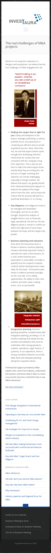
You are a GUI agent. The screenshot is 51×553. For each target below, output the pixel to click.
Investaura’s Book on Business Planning (23, 526)
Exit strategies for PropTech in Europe (22, 429)
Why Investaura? (12, 490)
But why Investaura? (14, 387)
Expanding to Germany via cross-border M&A (25, 414)
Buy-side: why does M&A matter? (20, 484)
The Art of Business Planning (18, 532)
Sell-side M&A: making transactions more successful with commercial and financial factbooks (23, 447)
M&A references (12, 473)
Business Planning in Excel (16, 521)
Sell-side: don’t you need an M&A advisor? (23, 479)
